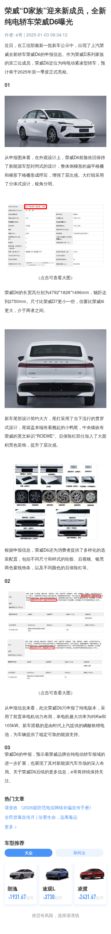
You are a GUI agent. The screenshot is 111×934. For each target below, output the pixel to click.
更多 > (11, 826)
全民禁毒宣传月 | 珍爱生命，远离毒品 (41, 817)
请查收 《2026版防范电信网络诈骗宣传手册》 (49, 807)
